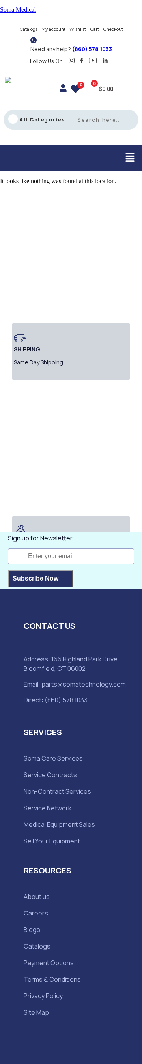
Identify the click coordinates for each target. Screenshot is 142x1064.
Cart (94, 29)
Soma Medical (18, 9)
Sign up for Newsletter (40, 538)
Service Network (47, 808)
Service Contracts (50, 775)
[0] (75, 90)
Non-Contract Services (57, 791)
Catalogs (28, 29)
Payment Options (49, 962)
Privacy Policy (43, 996)
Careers (36, 913)
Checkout (113, 29)
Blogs (32, 929)
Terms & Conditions (52, 979)
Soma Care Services (53, 758)
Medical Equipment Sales (59, 824)
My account (53, 29)
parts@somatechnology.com (83, 684)
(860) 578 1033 (92, 49)
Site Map (36, 1012)
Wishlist (77, 29)
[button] (130, 158)
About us (37, 896)
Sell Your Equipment (52, 841)
